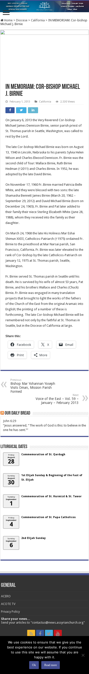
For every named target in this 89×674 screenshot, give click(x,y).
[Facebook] (40, 634)
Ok (34, 665)
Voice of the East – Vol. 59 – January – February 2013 (57, 399)
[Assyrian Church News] (44, 6)
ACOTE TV (8, 604)
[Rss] (31, 634)
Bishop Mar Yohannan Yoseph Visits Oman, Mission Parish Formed (32, 385)
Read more (50, 665)
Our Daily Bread (17, 413)
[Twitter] (49, 634)
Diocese (21, 20)
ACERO (6, 596)
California (38, 20)
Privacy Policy (10, 611)
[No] (82, 655)
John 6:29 (9, 421)
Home (8, 20)
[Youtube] (58, 634)
